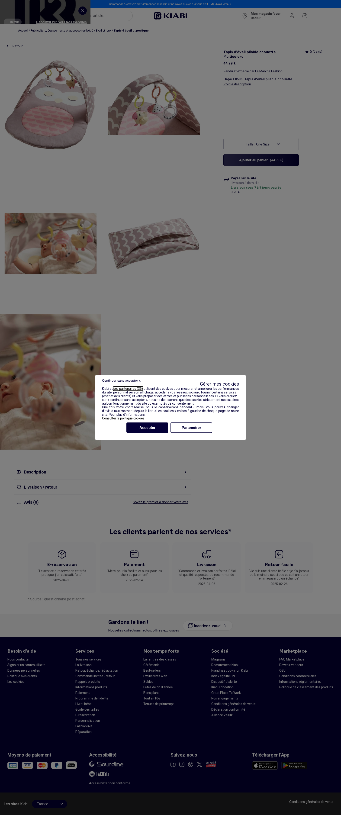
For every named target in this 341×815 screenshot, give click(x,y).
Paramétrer (191, 428)
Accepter (147, 428)
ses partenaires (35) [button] (128, 388)
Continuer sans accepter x (121, 380)
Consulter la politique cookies (123, 418)
